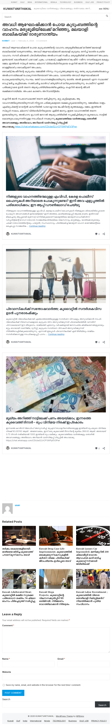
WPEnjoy (80, 716)
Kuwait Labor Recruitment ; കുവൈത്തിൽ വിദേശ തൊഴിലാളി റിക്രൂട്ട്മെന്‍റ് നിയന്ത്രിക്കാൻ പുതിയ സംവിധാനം (92, 598)
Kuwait (14, 2)
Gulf (22, 2)
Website (6, 672)
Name (6, 659)
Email (61, 659)
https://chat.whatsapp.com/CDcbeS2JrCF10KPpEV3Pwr (46, 126)
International (41, 2)
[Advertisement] (56, 476)
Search (6, 699)
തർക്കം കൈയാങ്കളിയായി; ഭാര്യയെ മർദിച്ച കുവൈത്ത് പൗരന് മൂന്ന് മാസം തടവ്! (17, 551)
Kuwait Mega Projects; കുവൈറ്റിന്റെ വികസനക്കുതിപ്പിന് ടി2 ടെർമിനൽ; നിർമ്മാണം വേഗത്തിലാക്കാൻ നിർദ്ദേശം (54, 598)
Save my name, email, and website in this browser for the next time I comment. (43, 685)
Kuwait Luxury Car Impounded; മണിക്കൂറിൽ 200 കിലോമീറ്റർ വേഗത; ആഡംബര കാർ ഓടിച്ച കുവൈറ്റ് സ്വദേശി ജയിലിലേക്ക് (92, 556)
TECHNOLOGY (65, 2)
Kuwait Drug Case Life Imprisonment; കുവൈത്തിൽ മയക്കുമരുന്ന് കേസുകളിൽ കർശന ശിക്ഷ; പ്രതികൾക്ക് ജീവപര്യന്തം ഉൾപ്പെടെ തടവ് (55, 554)
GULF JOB (89, 2)
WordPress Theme (64, 716)
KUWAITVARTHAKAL (17, 9)
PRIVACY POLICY (103, 2)
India (30, 2)
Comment (8, 625)
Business (78, 2)
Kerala (54, 2)
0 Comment (41, 41)
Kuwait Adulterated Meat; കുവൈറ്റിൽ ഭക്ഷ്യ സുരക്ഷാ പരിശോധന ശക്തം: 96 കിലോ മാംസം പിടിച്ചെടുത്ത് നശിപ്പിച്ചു (18, 596)
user (13, 41)
